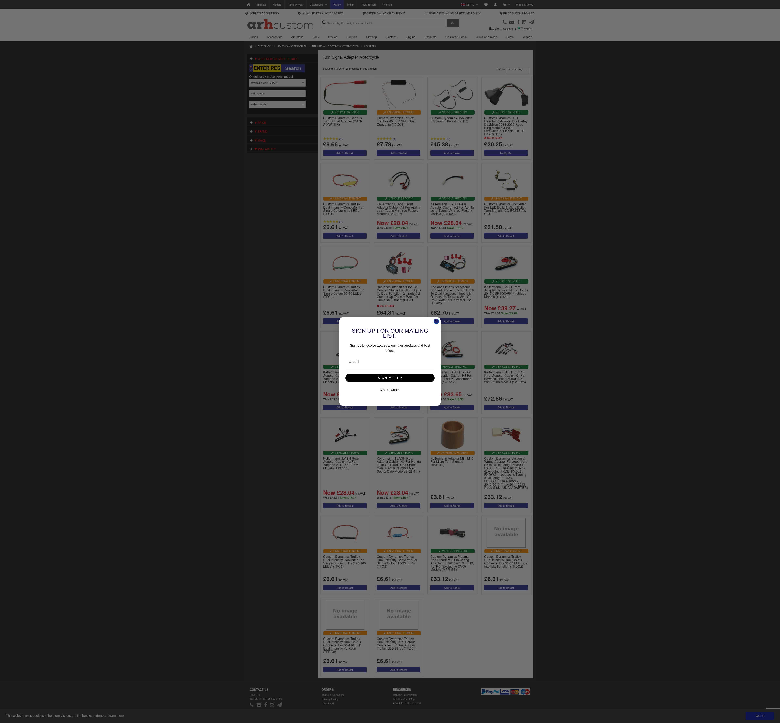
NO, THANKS (390, 390)
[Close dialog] (436, 321)
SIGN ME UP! (390, 378)
